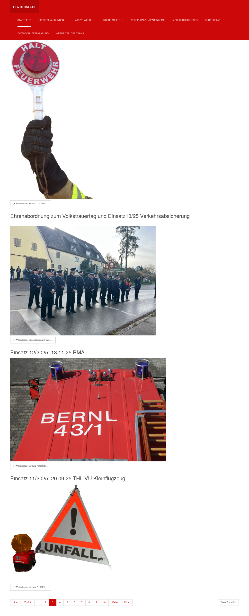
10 (104, 602)
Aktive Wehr (83, 20)
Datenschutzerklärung (33, 33)
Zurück (27, 602)
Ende (126, 602)
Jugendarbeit (111, 20)
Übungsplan (213, 20)
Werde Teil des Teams (70, 33)
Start (15, 602)
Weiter (115, 602)
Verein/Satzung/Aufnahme (148, 20)
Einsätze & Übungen (52, 20)
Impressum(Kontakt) (185, 20)
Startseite (24, 20)
